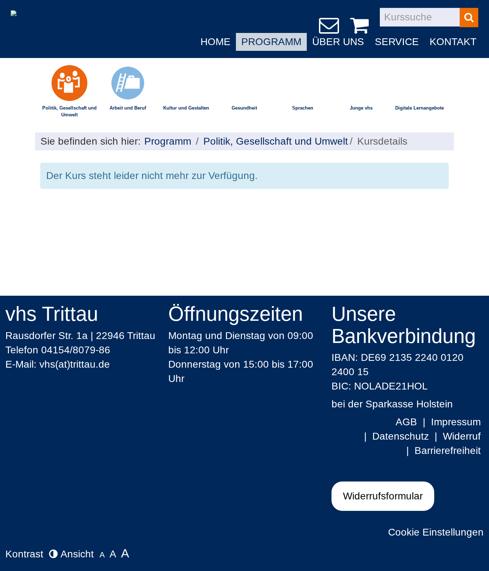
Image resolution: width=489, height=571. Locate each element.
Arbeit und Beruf (128, 108)
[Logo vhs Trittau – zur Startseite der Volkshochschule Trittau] (50, 11)
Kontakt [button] (453, 41)
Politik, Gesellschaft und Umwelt (69, 111)
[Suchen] (469, 17)
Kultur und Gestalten (186, 108)
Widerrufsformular (383, 496)
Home (215, 41)
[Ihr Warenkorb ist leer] (360, 25)
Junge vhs (361, 108)
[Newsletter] (330, 25)
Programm (167, 141)
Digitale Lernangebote (419, 108)
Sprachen (302, 108)
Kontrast (27, 554)
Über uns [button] (338, 41)
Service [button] (397, 41)
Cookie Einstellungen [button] (436, 532)
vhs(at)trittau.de (74, 364)
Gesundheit (244, 108)
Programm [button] (271, 41)
